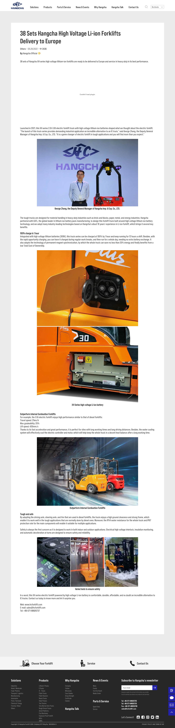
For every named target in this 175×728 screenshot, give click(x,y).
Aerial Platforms (44, 711)
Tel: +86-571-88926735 (129, 703)
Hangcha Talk (117, 7)
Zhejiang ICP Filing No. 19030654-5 (45, 724)
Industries (14, 686)
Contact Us (133, 7)
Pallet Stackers (43, 696)
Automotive (14, 698)
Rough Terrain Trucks (45, 708)
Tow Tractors (43, 703)
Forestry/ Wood (15, 706)
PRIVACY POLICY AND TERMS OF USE (153, 724)
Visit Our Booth (97, 691)
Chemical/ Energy (16, 703)
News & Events (82, 7)
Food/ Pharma (15, 691)
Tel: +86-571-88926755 (129, 701)
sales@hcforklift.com (128, 709)
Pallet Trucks (43, 693)
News (94, 686)
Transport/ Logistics (17, 693)
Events (95, 688)
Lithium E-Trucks (44, 686)
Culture (67, 688)
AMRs (40, 721)
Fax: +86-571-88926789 (129, 706)
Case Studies (69, 693)
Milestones (68, 691)
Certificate (68, 698)
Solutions (34, 7)
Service (95, 709)
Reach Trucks (43, 698)
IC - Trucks (42, 691)
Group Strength (69, 696)
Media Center (97, 693)
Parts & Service (64, 7)
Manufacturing (15, 696)
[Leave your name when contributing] (171, 690)
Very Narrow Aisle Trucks (46, 706)
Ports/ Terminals (16, 701)
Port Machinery (43, 713)
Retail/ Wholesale (16, 688)
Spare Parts (96, 707)
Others (13, 708)
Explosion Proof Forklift (46, 716)
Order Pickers (43, 701)
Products (48, 7)
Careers (67, 701)
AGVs (40, 718)
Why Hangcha (100, 7)
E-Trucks (41, 688)
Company (68, 686)
